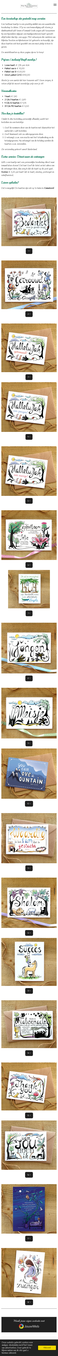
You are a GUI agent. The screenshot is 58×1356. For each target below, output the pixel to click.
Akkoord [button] (47, 1348)
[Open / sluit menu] (55, 4)
